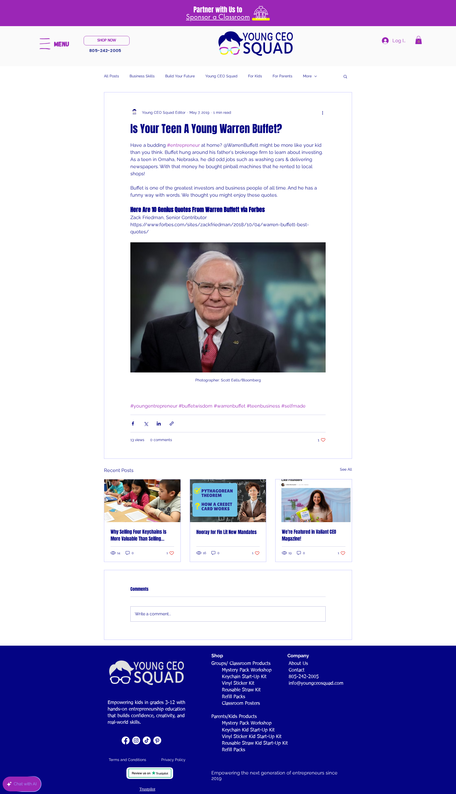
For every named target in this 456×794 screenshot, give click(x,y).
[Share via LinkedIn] (158, 423)
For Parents (282, 76)
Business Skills (142, 76)
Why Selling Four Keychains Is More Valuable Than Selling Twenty (139, 535)
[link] (418, 40)
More (307, 76)
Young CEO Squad (221, 76)
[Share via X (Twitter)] (145, 423)
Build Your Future (180, 76)
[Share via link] (171, 423)
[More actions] (322, 112)
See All (346, 469)
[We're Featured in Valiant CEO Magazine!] (314, 500)
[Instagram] (136, 740)
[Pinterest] (157, 740)
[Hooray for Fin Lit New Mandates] (228, 500)
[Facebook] (126, 740)
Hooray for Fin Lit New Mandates (226, 532)
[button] (44, 43)
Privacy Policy (173, 760)
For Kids (255, 76)
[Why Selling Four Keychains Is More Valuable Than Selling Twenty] (142, 500)
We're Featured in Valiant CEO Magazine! (309, 535)
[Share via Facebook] (132, 423)
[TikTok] (147, 740)
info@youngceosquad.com (316, 683)
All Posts (111, 76)
